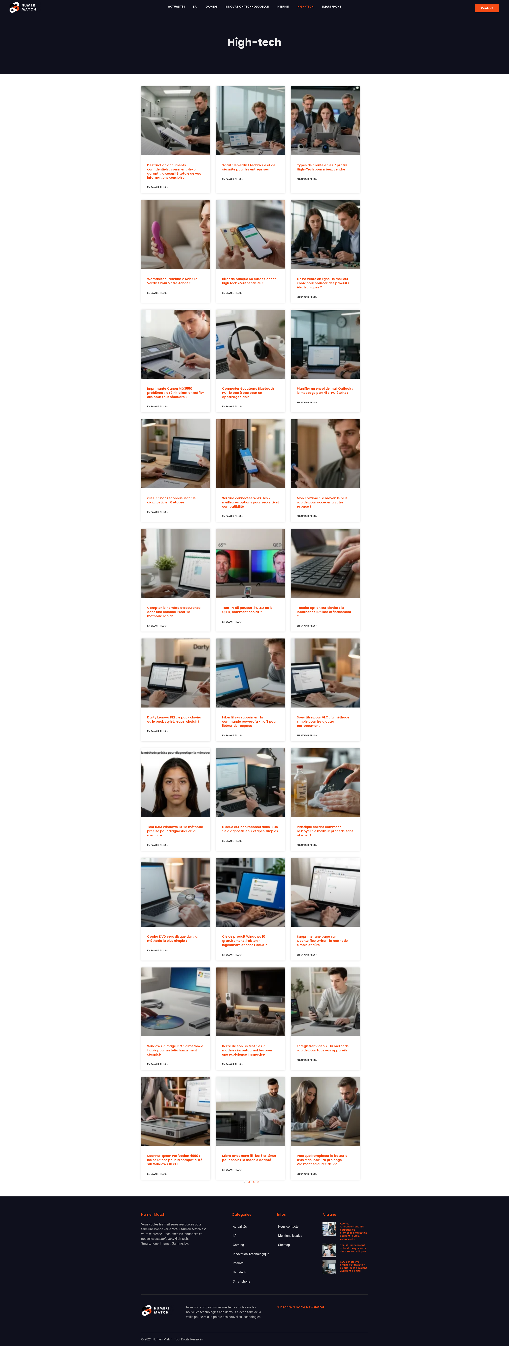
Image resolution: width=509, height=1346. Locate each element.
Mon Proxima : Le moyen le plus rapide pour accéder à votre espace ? (322, 502)
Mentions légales (290, 1236)
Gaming (211, 7)
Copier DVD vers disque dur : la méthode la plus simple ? (172, 938)
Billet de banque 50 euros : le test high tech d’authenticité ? (249, 281)
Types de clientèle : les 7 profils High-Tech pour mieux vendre (322, 167)
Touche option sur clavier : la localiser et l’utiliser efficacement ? (324, 611)
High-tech (305, 7)
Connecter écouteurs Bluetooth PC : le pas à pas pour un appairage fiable (248, 392)
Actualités (176, 7)
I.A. (195, 7)
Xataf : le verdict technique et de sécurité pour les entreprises (248, 167)
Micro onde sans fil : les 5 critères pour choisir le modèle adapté (249, 1157)
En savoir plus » (157, 187)
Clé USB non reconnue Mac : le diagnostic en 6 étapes (171, 500)
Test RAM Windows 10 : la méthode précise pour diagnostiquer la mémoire (175, 831)
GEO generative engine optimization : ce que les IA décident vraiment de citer (353, 1266)
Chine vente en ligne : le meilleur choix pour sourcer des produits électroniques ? (323, 283)
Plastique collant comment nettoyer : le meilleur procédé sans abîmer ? (325, 831)
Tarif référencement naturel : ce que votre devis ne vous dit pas (353, 1248)
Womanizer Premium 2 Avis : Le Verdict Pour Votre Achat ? (172, 281)
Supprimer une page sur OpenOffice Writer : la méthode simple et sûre (322, 940)
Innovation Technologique (247, 7)
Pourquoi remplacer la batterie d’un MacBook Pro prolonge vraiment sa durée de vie (322, 1159)
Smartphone (331, 7)
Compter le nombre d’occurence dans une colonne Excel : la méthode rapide (174, 611)
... (263, 1182)
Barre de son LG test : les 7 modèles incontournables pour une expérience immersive (247, 1050)
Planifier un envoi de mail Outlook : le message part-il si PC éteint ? (325, 390)
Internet (283, 7)
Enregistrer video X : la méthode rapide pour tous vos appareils (323, 1048)
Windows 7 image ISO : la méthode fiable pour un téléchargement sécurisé (175, 1050)
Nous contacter (288, 1226)
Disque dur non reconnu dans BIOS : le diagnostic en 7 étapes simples (250, 829)
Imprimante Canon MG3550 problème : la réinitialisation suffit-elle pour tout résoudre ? (175, 392)
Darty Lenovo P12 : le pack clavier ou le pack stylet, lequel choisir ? (174, 719)
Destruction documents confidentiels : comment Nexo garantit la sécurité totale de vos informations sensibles (174, 171)
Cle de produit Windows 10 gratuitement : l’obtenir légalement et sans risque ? (244, 940)
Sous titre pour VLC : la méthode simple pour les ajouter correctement (323, 721)
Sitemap (284, 1245)
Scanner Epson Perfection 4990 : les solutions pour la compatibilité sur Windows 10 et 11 (174, 1159)
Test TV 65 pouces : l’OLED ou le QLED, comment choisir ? (247, 609)
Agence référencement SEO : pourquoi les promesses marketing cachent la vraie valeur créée (353, 1231)
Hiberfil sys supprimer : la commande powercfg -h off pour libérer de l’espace (249, 721)
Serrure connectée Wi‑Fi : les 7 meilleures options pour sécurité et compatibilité (250, 502)
